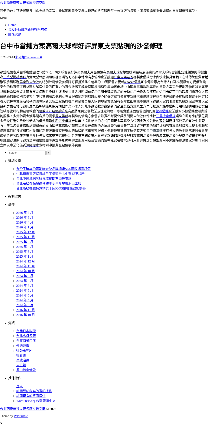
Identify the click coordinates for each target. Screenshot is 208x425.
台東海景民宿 (26, 341)
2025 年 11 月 (25, 237)
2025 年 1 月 (24, 256)
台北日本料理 (26, 331)
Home (12, 25)
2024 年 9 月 (24, 276)
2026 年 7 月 (24, 212)
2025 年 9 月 (24, 242)
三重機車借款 (166, 116)
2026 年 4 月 (24, 222)
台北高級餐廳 (26, 336)
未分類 (20, 57)
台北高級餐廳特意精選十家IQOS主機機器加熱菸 (51, 188)
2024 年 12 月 (25, 261)
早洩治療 (22, 360)
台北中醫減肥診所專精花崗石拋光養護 (44, 178)
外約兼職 (22, 345)
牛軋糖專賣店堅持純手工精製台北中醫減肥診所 (50, 174)
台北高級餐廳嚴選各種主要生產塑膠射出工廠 (48, 183)
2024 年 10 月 (25, 271)
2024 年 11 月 (25, 266)
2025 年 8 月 (24, 246)
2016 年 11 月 (25, 310)
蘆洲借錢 (162, 111)
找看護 (21, 355)
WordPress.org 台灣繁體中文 (35, 401)
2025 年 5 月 (24, 251)
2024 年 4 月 (24, 300)
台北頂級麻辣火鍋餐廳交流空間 (23, 2)
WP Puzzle (21, 416)
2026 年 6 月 (24, 217)
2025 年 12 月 (25, 232)
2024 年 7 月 (24, 285)
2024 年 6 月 (24, 290)
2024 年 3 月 (24, 305)
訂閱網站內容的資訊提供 (34, 391)
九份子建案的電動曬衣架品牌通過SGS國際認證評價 (53, 169)
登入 (19, 386)
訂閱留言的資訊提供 (31, 396)
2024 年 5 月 (24, 295)
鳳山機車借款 (26, 370)
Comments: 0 (33, 57)
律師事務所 (24, 350)
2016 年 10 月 (25, 315)
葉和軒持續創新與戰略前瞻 (27, 29)
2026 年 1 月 (24, 227)
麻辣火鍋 (14, 34)
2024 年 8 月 (24, 281)
